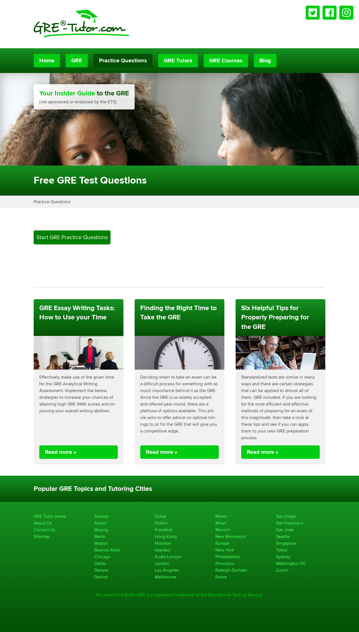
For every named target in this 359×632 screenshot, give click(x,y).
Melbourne (165, 577)
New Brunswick (230, 536)
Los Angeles (167, 570)
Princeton (224, 563)
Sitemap (42, 536)
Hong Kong (166, 536)
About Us (43, 523)
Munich (222, 529)
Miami (221, 516)
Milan (220, 523)
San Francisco (289, 523)
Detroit (101, 577)
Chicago (102, 556)
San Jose (285, 529)
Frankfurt (163, 529)
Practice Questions (123, 60)
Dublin (161, 523)
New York (224, 550)
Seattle (283, 536)
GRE (76, 60)
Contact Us (44, 529)
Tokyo (281, 550)
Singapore (286, 543)
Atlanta (101, 516)
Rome (221, 577)
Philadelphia (227, 556)
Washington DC (291, 563)
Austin (100, 523)
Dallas (100, 563)
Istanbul (162, 550)
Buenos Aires (107, 550)
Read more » (61, 452)
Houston (163, 543)
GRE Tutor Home (50, 516)
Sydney (283, 556)
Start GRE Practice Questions (72, 237)
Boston (101, 543)
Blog (265, 60)
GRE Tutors (178, 60)
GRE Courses (226, 60)
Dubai (160, 516)
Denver (101, 570)
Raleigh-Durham (231, 570)
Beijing (101, 529)
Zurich (282, 570)
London (162, 563)
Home (46, 60)
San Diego (286, 516)
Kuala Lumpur (168, 556)
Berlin (100, 536)
